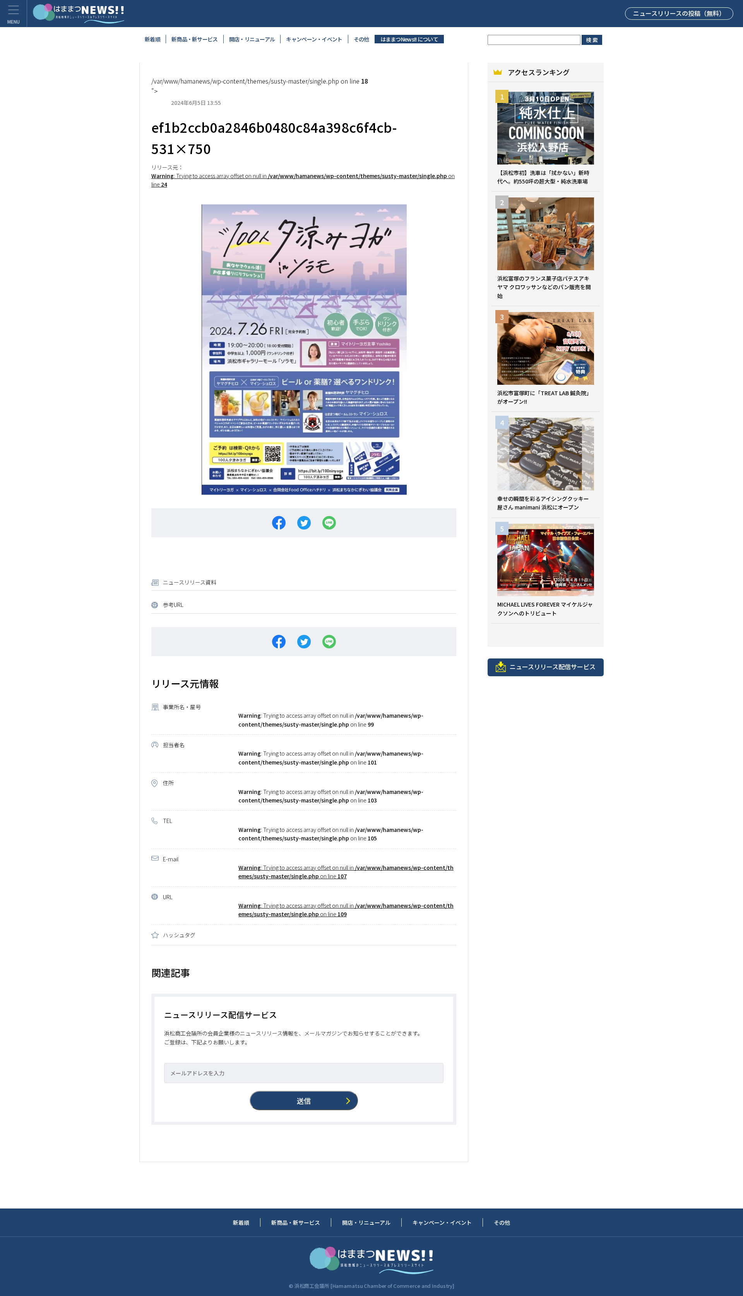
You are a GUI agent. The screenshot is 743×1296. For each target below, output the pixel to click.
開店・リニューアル (252, 39)
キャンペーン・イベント (314, 39)
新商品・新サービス (194, 39)
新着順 (152, 39)
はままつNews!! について (409, 39)
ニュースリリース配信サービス (553, 666)
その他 (361, 39)
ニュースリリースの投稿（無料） (679, 13)
